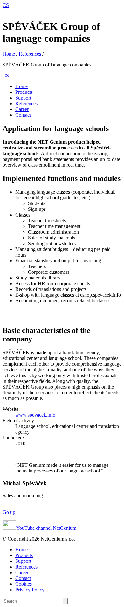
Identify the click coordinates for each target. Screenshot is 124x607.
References (30, 54)
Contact (23, 115)
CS (6, 5)
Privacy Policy (30, 589)
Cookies (23, 584)
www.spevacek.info (35, 414)
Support (23, 97)
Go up (9, 512)
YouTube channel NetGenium (46, 528)
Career (22, 109)
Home (9, 54)
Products (24, 92)
